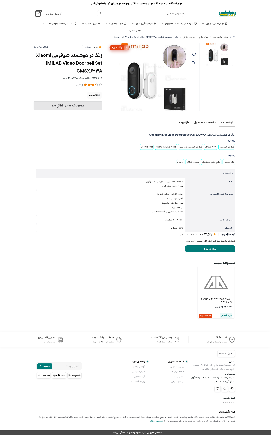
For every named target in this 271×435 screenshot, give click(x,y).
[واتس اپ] (232, 389)
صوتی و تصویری (116, 24)
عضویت (46, 366)
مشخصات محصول (205, 122)
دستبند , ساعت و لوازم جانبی (59, 24)
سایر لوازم (203, 37)
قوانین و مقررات (137, 366)
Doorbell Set (147, 147)
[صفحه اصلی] (234, 37)
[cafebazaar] (59, 375)
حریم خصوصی (138, 371)
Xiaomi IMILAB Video (166, 147)
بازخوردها (183, 122)
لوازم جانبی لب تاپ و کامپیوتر (179, 24)
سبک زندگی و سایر (144, 24)
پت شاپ (133, 30)
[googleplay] (74, 375)
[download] (44, 375)
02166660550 (228, 402)
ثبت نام (49, 14)
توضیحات (227, 122)
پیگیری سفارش (177, 366)
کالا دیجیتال (228, 162)
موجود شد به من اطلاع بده (68, 105)
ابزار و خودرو (91, 24)
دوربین (180, 162)
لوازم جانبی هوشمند (211, 162)
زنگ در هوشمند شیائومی (190, 147)
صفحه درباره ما (177, 371)
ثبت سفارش (139, 376)
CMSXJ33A (210, 147)
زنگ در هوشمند (226, 147)
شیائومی (87, 47)
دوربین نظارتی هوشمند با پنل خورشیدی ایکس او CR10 (216, 300)
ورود (57, 14)
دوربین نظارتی (189, 37)
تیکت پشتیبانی (177, 381)
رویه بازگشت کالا (137, 381)
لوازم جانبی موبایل (214, 24)
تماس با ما (179, 376)
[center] (100, 13)
